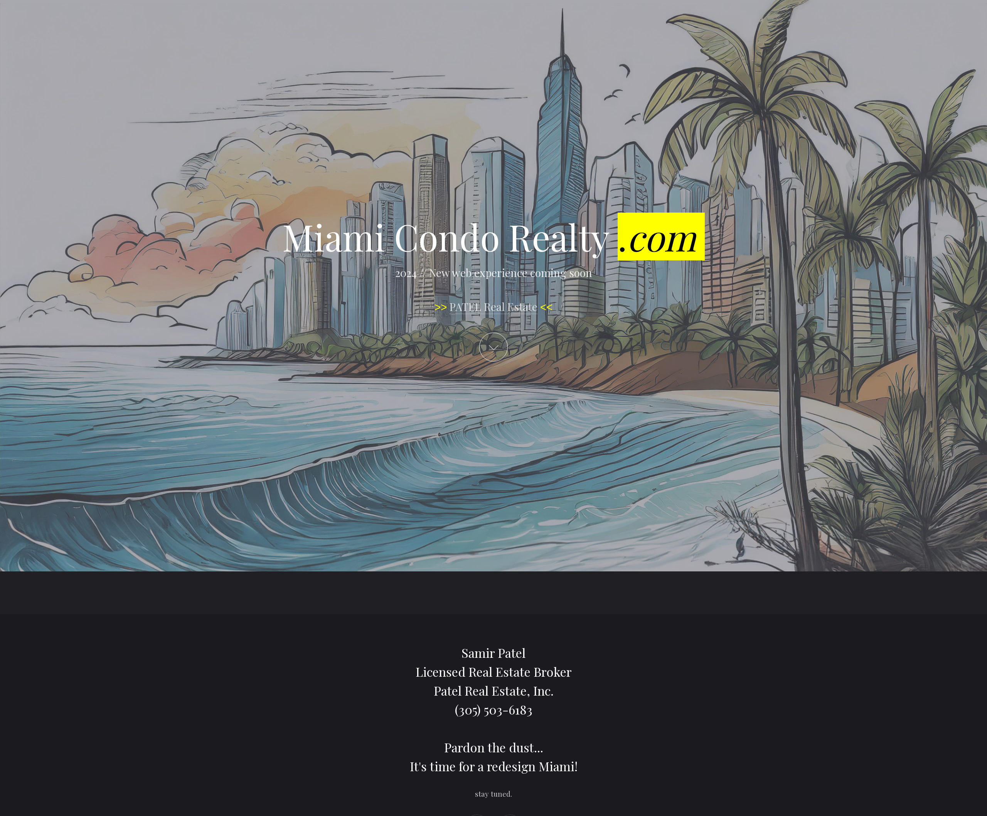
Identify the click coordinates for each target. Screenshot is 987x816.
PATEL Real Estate (493, 306)
